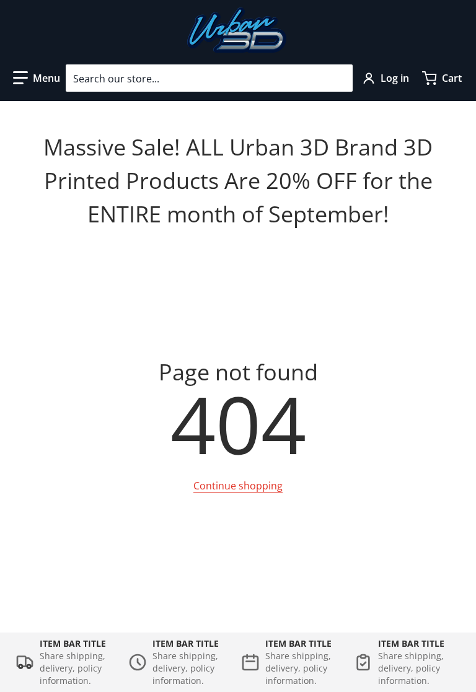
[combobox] (209, 78)
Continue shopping (238, 486)
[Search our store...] (338, 78)
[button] (36, 78)
